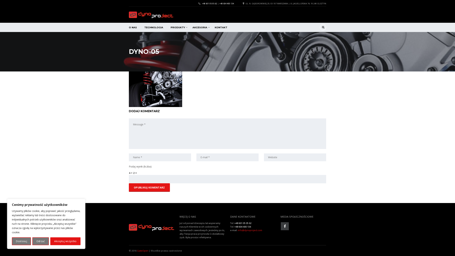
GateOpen (142, 250)
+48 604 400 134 (226, 3)
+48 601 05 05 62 (209, 3)
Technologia (153, 27)
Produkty (178, 27)
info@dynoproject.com (250, 230)
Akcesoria (199, 27)
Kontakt (221, 27)
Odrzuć (40, 241)
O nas (133, 27)
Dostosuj (21, 241)
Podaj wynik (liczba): (140, 166)
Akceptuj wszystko (65, 241)
